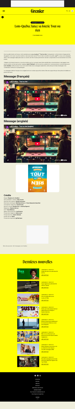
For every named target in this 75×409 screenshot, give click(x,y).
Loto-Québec (35, 54)
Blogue (37, 381)
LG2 (56, 56)
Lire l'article (44, 275)
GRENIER (37, 397)
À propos (37, 379)
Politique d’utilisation (37, 394)
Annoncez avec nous (37, 387)
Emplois (37, 383)
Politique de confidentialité (37, 391)
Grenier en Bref (37, 389)
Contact (37, 385)
